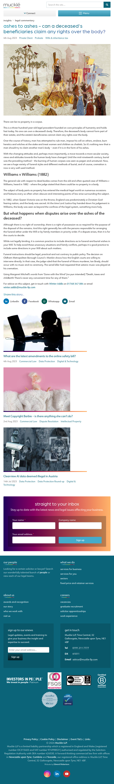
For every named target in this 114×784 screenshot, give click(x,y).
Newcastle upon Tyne (20, 756)
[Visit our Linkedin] (57, 773)
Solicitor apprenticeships (73, 611)
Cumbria (37, 756)
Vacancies (65, 601)
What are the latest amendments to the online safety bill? (39, 356)
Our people (10, 562)
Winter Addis (56, 283)
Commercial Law (27, 361)
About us (8, 595)
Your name (19, 519)
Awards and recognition (16, 601)
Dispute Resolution (48, 421)
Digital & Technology (67, 361)
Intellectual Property (71, 421)
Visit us (6, 615)
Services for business (70, 568)
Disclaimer (62, 739)
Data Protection (47, 361)
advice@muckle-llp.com (85, 659)
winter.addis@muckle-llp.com (19, 287)
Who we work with (13, 611)
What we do (67, 562)
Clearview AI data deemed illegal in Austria (30, 476)
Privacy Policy (31, 739)
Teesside (51, 756)
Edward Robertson (61, 764)
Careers (65, 595)
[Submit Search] (107, 5)
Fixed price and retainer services (77, 583)
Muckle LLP (61, 742)
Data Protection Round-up (51, 481)
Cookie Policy (47, 739)
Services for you (68, 573)
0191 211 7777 (81, 647)
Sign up (80, 540)
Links (87, 739)
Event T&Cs (76, 739)
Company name (67, 519)
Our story (8, 606)
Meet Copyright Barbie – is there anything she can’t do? (38, 416)
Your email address (23, 534)
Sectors (64, 578)
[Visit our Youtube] (66, 773)
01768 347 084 (75, 283)
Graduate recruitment (71, 606)
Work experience (68, 615)
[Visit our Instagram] (47, 773)
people (43, 572)
